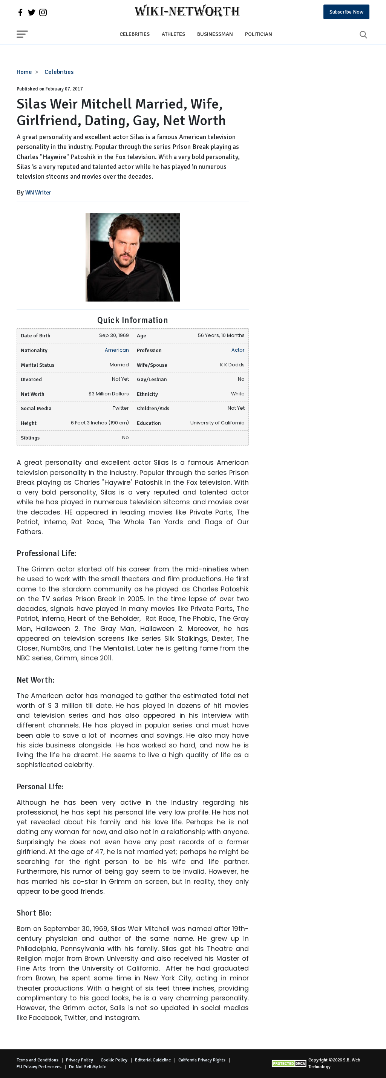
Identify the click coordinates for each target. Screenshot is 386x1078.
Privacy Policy (79, 1060)
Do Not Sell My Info (88, 1067)
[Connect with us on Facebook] (20, 12)
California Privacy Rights (201, 1060)
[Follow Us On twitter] (31, 12)
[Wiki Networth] (187, 12)
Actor (238, 350)
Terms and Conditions (37, 1060)
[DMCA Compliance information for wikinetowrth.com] (289, 1063)
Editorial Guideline (153, 1060)
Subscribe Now (346, 12)
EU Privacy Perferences (39, 1067)
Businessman (215, 34)
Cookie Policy (114, 1060)
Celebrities (134, 34)
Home (24, 72)
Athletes (173, 34)
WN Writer (38, 192)
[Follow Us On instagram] (43, 12)
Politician (258, 34)
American (117, 350)
